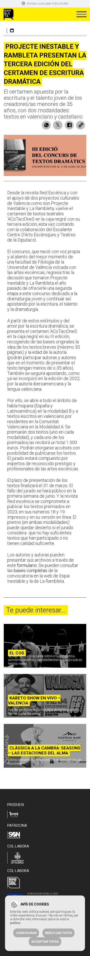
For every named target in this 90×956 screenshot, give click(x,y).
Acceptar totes (45, 941)
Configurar (26, 933)
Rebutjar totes (58, 933)
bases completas (31, 570)
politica (15, 923)
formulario (27, 565)
